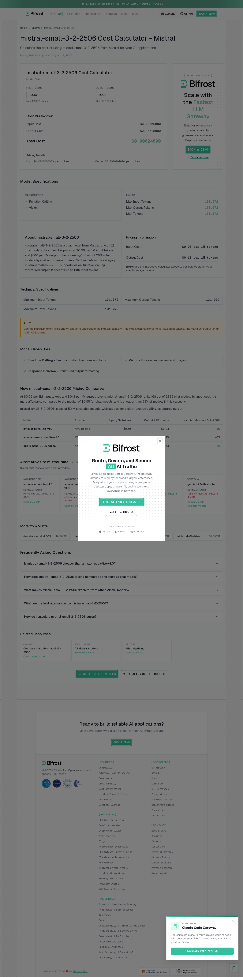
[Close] (233, 921)
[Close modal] (160, 441)
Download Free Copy (200, 951)
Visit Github (119, 511)
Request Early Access (119, 502)
